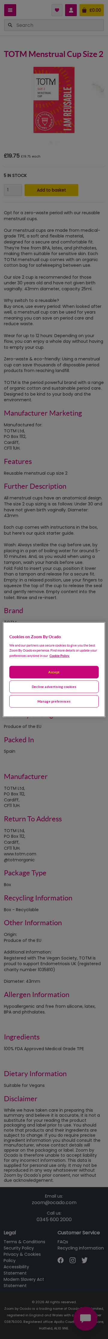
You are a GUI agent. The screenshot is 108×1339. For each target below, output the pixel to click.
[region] (54, 669)
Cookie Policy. (60, 655)
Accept (53, 672)
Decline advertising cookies (54, 686)
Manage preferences (54, 701)
